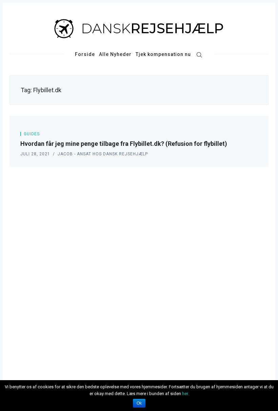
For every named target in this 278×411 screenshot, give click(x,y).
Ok (139, 403)
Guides (32, 134)
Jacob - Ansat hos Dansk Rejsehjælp (103, 154)
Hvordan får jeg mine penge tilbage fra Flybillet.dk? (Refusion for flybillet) (123, 143)
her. (185, 393)
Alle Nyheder (115, 54)
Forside (85, 54)
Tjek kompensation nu (163, 54)
